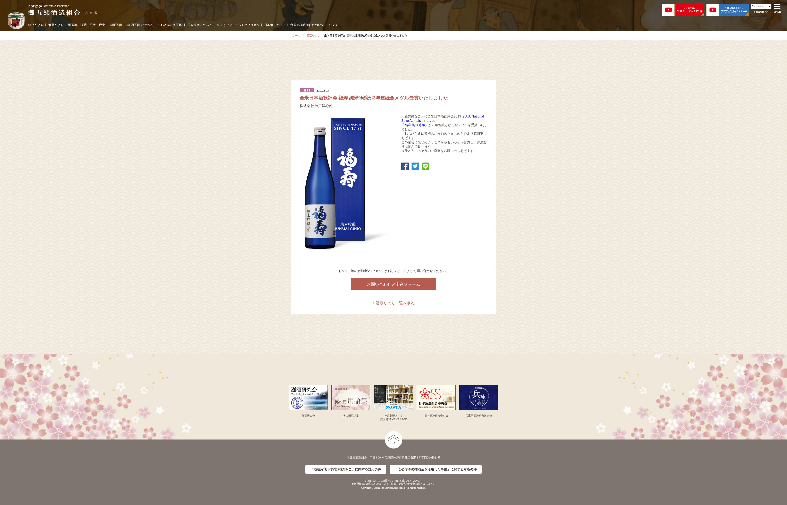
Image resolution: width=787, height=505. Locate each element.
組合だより (36, 25)
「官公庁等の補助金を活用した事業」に (436, 469)
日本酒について (275, 25)
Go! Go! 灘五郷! (172, 25)
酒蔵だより (56, 25)
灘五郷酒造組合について (307, 25)
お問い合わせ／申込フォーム (393, 284)
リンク (333, 25)
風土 (93, 25)
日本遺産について (199, 25)
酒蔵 (84, 25)
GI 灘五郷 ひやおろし (141, 25)
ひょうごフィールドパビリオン (238, 25)
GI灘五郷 (116, 25)
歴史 (102, 25)
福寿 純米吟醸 (415, 125)
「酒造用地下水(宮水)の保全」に (345, 469)
